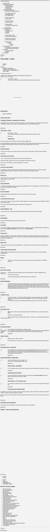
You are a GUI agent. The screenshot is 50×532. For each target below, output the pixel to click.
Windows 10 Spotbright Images (12, 11)
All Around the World (5, 327)
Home (8, 3)
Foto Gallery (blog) (9, 14)
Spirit (4, 517)
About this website (9, 50)
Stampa (4, 63)
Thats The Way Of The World (9, 520)
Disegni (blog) (8, 18)
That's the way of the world (7, 156)
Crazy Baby (3, 225)
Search (11, 44)
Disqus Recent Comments (11, 36)
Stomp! (2, 258)
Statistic (7, 51)
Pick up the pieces (4, 183)
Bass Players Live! (5, 309)
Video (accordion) (9, 20)
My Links (10, 28)
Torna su (2, 528)
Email (4, 64)
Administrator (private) (10, 38)
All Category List (9, 30)
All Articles (11, 4)
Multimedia (11, 9)
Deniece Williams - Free (6, 209)
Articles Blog (8, 7)
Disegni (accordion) (9, 17)
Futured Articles (8, 5)
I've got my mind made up (6, 167)
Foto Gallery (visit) (9, 15)
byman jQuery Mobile (10, 35)
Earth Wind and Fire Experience (8, 402)
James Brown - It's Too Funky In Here (17, 381)
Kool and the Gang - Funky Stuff (8, 347)
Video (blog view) (9, 22)
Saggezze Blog (8, 24)
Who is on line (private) (10, 39)
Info (7, 49)
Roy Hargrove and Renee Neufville (16, 389)
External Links (8, 41)
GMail (11, 45)
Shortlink (7, 29)
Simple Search (15, 47)
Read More (2, 128)
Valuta (1, 76)
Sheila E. (5, 113)
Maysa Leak (3, 242)
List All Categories (9, 6)
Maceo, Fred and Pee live (8, 508)
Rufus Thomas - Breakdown (15, 366)
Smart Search (15, 48)
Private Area (5, 52)
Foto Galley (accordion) (10, 13)
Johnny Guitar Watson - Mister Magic (9, 357)
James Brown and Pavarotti (14, 373)
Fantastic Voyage (4, 295)
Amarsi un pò (3, 233)
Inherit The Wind (4, 336)
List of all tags (8, 8)
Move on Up (3, 175)
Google (9, 42)
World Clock (8, 27)
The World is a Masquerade (11, 25)
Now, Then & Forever (5, 270)
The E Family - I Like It (5, 130)
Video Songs (10, 68)
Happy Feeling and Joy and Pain (8, 249)
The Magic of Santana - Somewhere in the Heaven (12, 120)
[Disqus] (25, 427)
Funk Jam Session (4, 149)
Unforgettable (3, 218)
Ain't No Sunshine (4, 191)
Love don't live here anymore (7, 199)
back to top (3, 474)
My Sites (7, 33)
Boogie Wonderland (5, 281)
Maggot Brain (11, 139)
